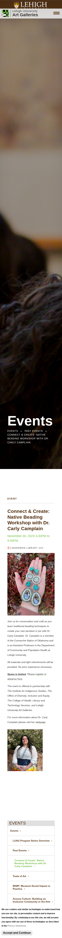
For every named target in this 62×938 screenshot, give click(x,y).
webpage (40, 722)
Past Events (34, 431)
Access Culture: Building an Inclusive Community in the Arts (31, 900)
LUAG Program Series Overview (31, 840)
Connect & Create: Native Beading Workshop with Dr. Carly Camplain (28, 438)
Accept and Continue (17, 932)
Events (12, 431)
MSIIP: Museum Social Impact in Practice (31, 887)
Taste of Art (19, 876)
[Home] (31, 5)
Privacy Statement (16, 926)
